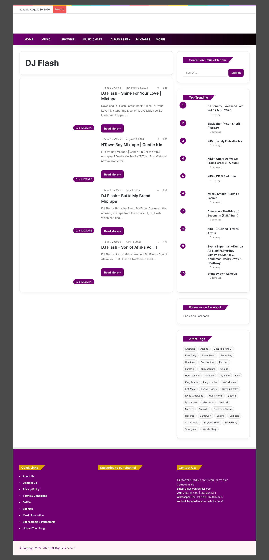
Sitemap (28, 508)
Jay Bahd (224, 375)
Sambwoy (205, 415)
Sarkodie (234, 415)
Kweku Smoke (230, 388)
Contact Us (30, 482)
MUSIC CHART (92, 39)
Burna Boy (226, 355)
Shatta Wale (191, 422)
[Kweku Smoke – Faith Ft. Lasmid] (194, 199)
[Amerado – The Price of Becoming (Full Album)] (194, 216)
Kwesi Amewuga (194, 395)
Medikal (223, 402)
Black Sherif (208, 355)
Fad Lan (223, 362)
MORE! (160, 39)
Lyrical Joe (191, 402)
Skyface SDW (211, 422)
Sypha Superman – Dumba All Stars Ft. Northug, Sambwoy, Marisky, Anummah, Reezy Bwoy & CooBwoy (225, 255)
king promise (210, 382)
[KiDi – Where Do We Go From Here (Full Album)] (194, 164)
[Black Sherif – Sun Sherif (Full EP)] (194, 129)
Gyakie (224, 368)
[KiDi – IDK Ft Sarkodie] (194, 181)
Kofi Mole (190, 388)
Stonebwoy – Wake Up (222, 273)
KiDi (237, 375)
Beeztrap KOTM (223, 348)
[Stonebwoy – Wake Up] (194, 279)
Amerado (190, 348)
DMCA (27, 502)
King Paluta (191, 382)
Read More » (112, 128)
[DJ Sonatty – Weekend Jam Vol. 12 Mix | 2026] (194, 111)
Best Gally (190, 355)
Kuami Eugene (209, 388)
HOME (28, 39)
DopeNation (207, 362)
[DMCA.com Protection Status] (213, 534)
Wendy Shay (209, 429)
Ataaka (204, 348)
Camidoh (190, 362)
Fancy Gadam (207, 368)
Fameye (189, 368)
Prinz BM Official (113, 87)
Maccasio (208, 402)
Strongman (191, 429)
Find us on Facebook (196, 315)
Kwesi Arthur (216, 395)
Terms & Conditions (35, 495)
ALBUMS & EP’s (120, 39)
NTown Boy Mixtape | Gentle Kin (131, 144)
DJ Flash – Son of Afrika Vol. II (129, 247)
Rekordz (189, 415)
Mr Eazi (189, 409)
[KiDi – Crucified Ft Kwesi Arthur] (194, 234)
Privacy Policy (31, 489)
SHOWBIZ (67, 39)
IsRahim (209, 375)
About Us (28, 476)
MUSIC (46, 39)
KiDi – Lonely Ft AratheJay (225, 141)
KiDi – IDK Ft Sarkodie (222, 176)
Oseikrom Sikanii (222, 409)
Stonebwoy (231, 422)
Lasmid (232, 395)
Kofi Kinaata (229, 382)
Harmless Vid (192, 375)
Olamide (203, 409)
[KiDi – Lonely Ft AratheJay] (194, 146)
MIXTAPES (143, 39)
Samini (220, 415)
